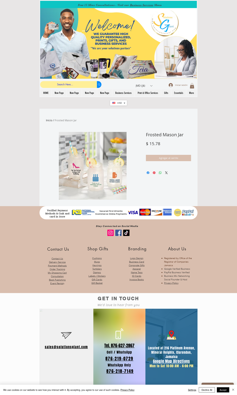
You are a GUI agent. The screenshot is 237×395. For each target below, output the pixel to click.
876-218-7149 (120, 371)
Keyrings (97, 265)
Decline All (207, 389)
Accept (223, 389)
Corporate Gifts (137, 265)
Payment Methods (57, 265)
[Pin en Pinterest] (154, 173)
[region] (57, 264)
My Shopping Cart (57, 272)
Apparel (137, 268)
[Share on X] (166, 173)
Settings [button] (192, 389)
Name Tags (137, 272)
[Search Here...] (99, 84)
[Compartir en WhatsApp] (160, 173)
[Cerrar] (233, 389)
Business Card (136, 261)
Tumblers (97, 268)
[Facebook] (118, 233)
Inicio (49, 120)
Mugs (97, 261)
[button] (144, 85)
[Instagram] (110, 233)
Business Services (141, 5)
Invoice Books (136, 279)
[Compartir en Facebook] (148, 173)
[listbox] (144, 85)
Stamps (97, 272)
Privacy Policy (171, 283)
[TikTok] (126, 233)
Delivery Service (57, 262)
